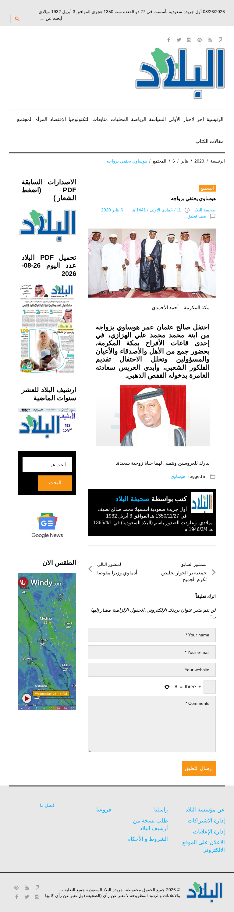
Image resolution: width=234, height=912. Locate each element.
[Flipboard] (220, 39)
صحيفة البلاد (205, 209)
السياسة (157, 119)
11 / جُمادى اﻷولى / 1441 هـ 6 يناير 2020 (141, 209)
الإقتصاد (58, 119)
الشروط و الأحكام (147, 839)
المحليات (119, 119)
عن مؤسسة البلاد (205, 810)
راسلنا (161, 810)
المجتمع (25, 119)
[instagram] (189, 39)
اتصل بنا (47, 805)
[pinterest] (199, 39)
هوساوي (178, 476)
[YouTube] (209, 39)
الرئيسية (215, 119)
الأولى (174, 119)
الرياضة (138, 119)
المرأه (41, 119)
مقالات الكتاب (209, 141)
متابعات (100, 119)
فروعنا (103, 810)
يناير (184, 161)
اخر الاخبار (193, 119)
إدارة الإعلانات (209, 832)
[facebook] (168, 39)
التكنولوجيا (79, 119)
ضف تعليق (197, 216)
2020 (199, 161)
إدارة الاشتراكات (206, 821)
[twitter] (178, 39)
